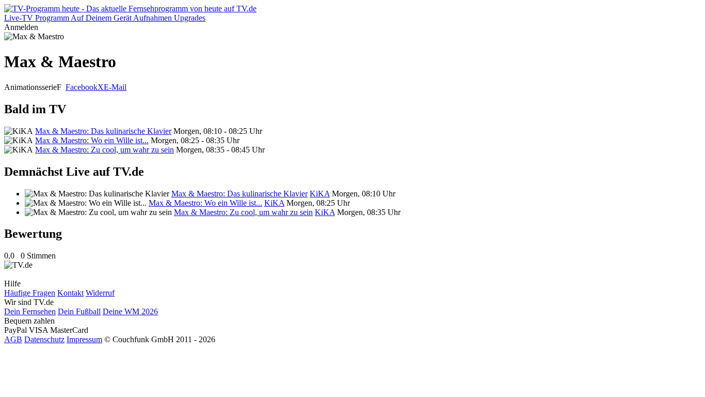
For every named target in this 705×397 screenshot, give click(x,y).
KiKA (320, 193)
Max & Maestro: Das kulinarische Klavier (103, 131)
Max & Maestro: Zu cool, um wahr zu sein (104, 149)
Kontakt (70, 292)
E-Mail (115, 87)
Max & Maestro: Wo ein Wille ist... (92, 140)
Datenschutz (44, 339)
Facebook (82, 87)
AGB (13, 339)
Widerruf (100, 292)
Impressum (84, 339)
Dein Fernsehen (30, 311)
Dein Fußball (79, 311)
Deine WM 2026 (130, 311)
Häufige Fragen (29, 292)
